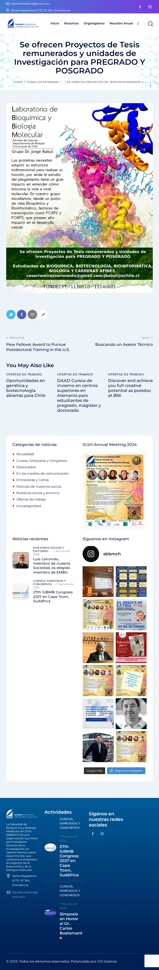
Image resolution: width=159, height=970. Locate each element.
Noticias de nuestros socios (38, 487)
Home (18, 82)
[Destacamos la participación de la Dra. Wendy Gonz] (98, 581)
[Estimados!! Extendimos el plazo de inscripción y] (131, 680)
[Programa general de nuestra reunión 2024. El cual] (131, 581)
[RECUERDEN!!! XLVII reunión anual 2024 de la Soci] (98, 680)
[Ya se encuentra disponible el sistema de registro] (131, 746)
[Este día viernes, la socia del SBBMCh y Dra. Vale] (131, 647)
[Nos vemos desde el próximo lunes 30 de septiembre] (98, 614)
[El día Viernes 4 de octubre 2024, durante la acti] (131, 614)
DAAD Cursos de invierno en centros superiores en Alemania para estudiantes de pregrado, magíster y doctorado (79, 395)
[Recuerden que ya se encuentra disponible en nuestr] (98, 713)
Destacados (26, 467)
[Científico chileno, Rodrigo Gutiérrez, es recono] (98, 746)
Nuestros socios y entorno (37, 493)
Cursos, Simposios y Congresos (41, 461)
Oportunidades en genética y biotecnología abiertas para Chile (25, 388)
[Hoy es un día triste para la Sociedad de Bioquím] (131, 713)
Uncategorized (28, 506)
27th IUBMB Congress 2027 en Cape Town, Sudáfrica (53, 596)
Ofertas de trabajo (24, 374)
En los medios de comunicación (42, 473)
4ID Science (107, 961)
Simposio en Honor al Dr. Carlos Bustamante (71, 926)
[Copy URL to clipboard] (43, 314)
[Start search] (150, 24)
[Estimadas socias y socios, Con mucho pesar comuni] (98, 647)
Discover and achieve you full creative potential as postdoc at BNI (130, 388)
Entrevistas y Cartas (32, 480)
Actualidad (25, 454)
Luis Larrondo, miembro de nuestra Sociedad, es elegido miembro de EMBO (51, 565)
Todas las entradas (42, 82)
